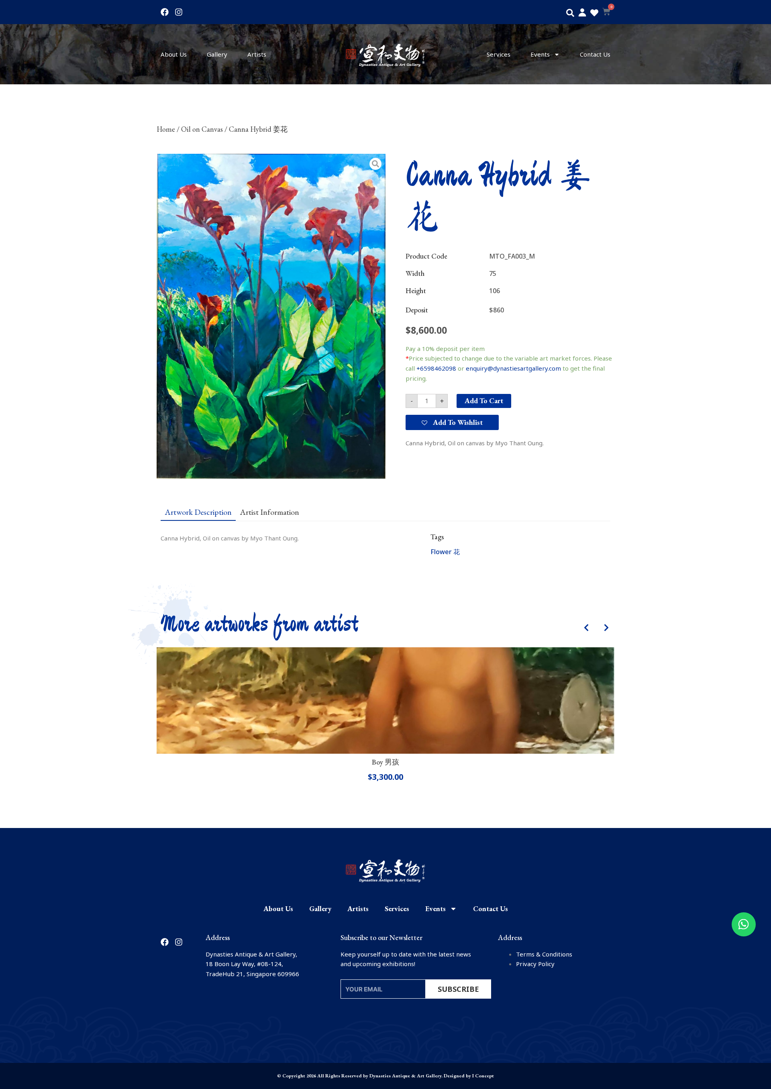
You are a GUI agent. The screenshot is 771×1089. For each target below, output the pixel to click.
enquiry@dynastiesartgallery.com (513, 368)
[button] (570, 13)
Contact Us (595, 54)
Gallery (217, 54)
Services (498, 54)
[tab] (198, 511)
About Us (174, 54)
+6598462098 (436, 368)
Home (166, 129)
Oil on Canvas (202, 129)
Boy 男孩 (385, 762)
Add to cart (484, 400)
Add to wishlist (457, 422)
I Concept (483, 1076)
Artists (256, 54)
